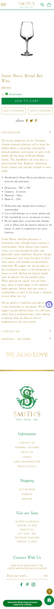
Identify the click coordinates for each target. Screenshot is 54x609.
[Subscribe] (45, 576)
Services (27, 499)
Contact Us (27, 442)
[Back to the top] (49, 591)
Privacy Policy (27, 466)
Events (27, 457)
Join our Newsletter (27, 461)
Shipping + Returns (27, 447)
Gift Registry (27, 489)
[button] (42, 4)
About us (27, 452)
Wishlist (27, 494)
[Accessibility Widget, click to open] (49, 304)
